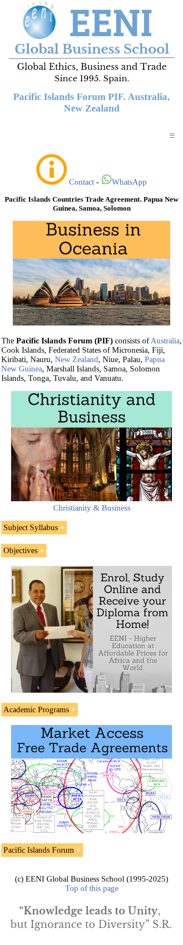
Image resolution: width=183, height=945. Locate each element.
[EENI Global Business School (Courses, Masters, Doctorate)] (91, 82)
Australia (165, 340)
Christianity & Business (91, 507)
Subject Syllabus (30, 527)
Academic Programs (36, 709)
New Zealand (76, 359)
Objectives (20, 550)
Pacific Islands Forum (38, 849)
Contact (81, 181)
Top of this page (91, 888)
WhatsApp (129, 181)
